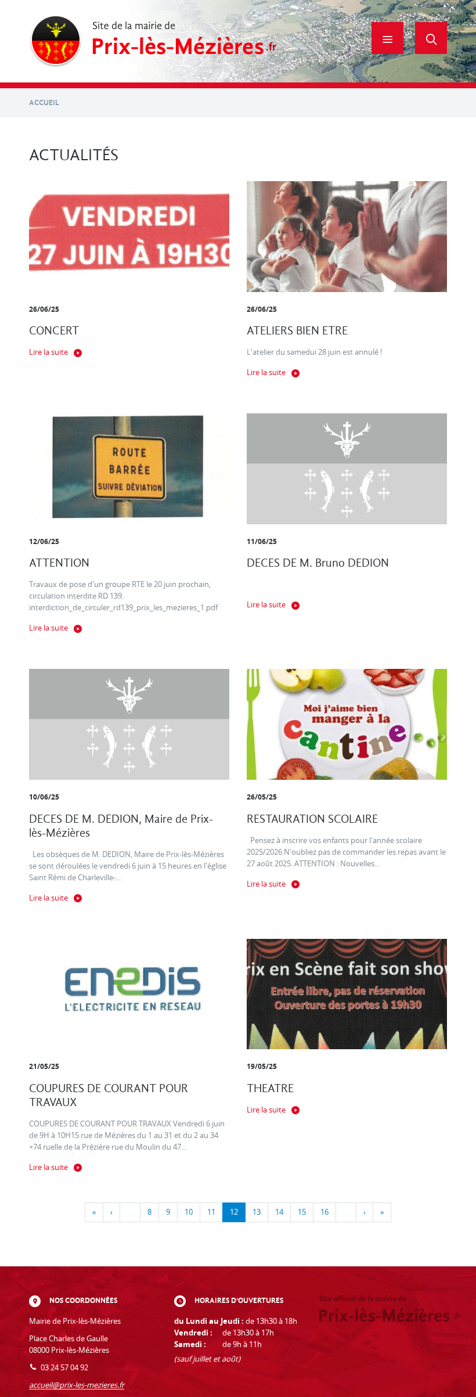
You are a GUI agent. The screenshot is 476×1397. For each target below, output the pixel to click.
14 (279, 1212)
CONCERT (54, 330)
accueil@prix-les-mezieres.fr (76, 1385)
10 (189, 1212)
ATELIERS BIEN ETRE (297, 330)
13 (257, 1212)
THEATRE (270, 1088)
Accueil (44, 102)
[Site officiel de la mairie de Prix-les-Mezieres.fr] (153, 41)
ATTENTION (59, 563)
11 (211, 1212)
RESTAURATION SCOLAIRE (312, 819)
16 (324, 1212)
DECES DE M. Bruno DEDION (318, 563)
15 (302, 1212)
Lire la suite (48, 352)
